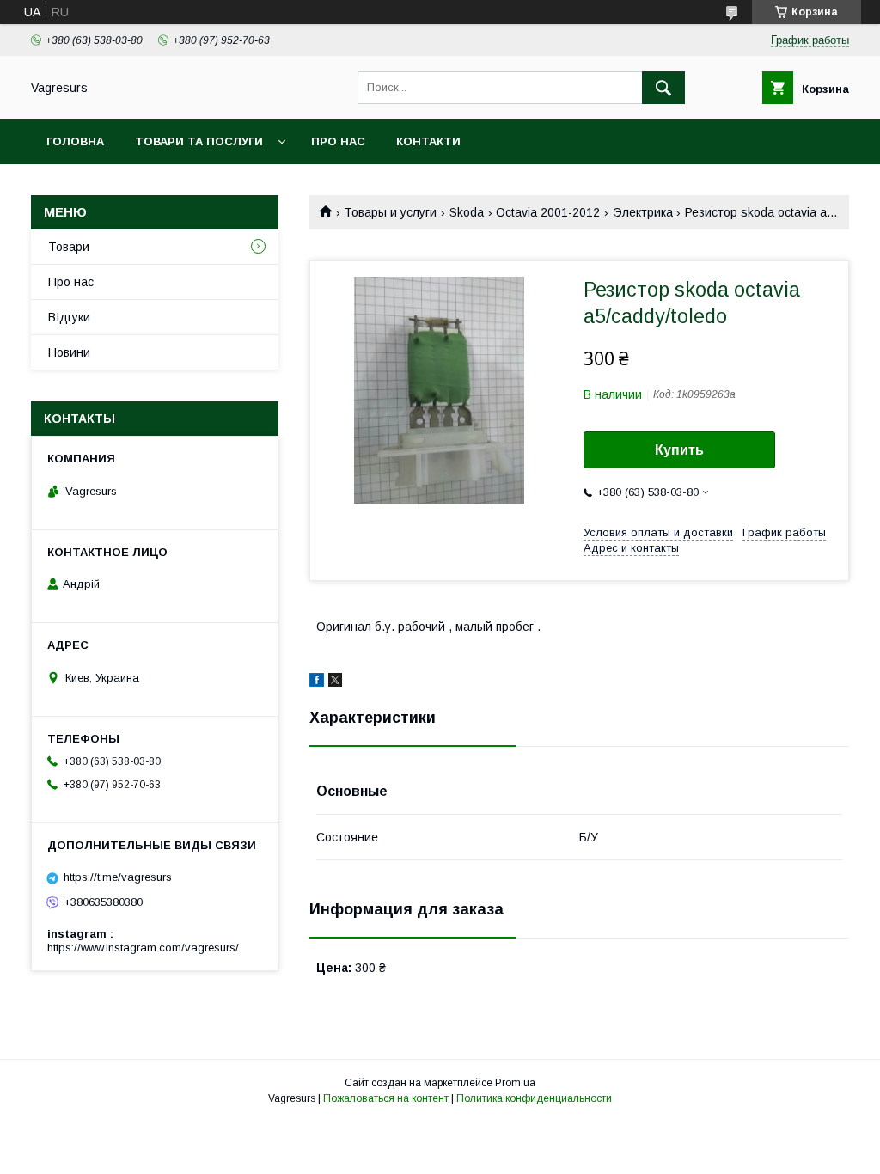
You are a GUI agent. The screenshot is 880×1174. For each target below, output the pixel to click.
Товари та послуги (199, 141)
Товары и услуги (390, 212)
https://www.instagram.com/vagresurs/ (143, 947)
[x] (335, 682)
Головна (75, 141)
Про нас (338, 141)
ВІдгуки (69, 317)
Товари (68, 247)
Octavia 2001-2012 (548, 212)
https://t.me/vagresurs (118, 877)
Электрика (643, 212)
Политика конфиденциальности (534, 1098)
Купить (679, 450)
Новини (69, 352)
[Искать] (663, 87)
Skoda (466, 212)
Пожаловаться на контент (386, 1098)
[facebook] (316, 682)
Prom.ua (515, 1083)
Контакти (428, 141)
